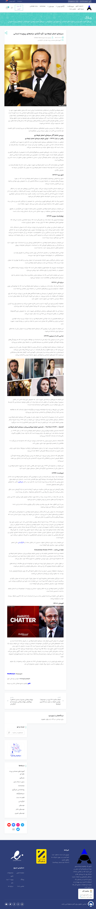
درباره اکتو (81, 9)
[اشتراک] (5, 33)
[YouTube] (6, 904)
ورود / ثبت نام (9, 881)
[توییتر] (18, 829)
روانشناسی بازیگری (18, 790)
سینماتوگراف (20, 793)
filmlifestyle (11, 674)
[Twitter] (10, 904)
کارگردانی (40, 40)
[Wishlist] (6, 1)
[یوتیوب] (9, 824)
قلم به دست (20, 797)
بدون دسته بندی (19, 782)
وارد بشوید (44, 719)
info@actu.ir (71, 1)
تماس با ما (73, 9)
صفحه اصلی (20, 873)
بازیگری (20, 482)
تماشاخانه (42, 6)
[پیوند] (13, 829)
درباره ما (20, 1)
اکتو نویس (12, 1)
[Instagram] (18, 904)
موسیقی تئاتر (20, 809)
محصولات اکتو (10, 874)
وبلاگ (22, 879)
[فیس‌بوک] (13, 824)
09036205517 (84, 1)
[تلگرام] (22, 824)
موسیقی (51, 6)
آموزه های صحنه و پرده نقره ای (52, 40)
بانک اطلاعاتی (34, 6)
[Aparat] (22, 904)
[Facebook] (14, 904)
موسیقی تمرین (19, 813)
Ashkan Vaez (37, 38)
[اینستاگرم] (18, 824)
